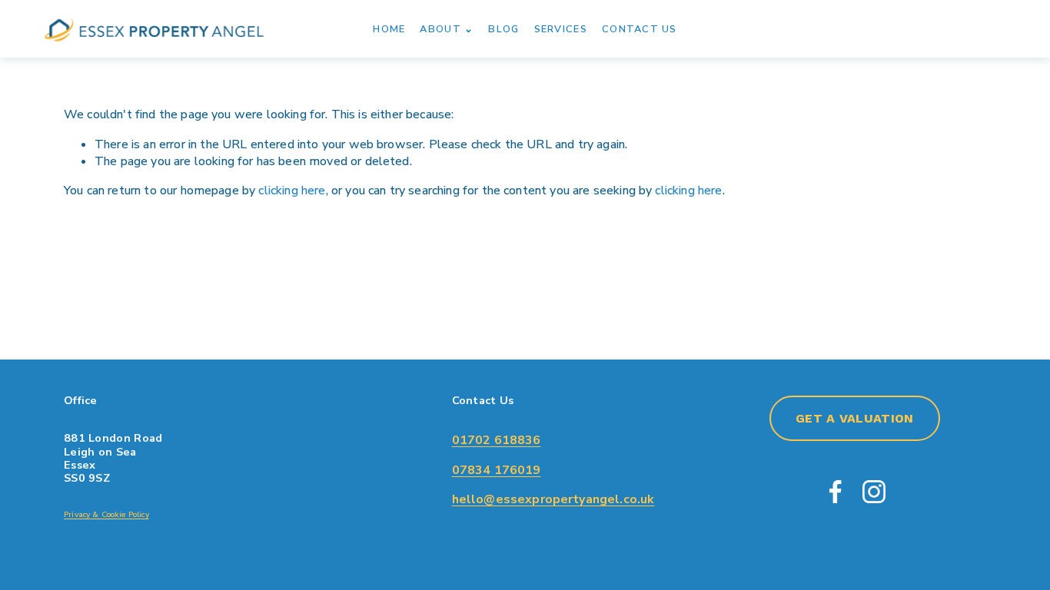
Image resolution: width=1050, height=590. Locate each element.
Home (389, 29)
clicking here (291, 190)
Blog (503, 29)
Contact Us (639, 29)
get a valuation (855, 418)
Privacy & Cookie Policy (106, 514)
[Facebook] (835, 491)
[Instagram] (874, 491)
